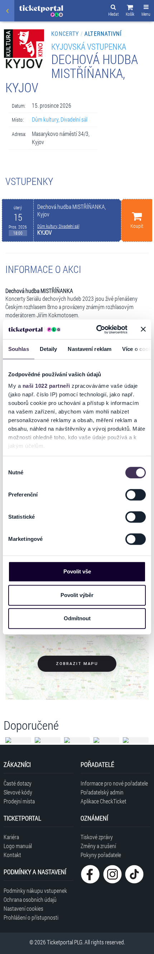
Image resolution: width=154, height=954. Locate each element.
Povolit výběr (77, 595)
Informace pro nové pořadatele (114, 783)
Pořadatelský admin (102, 792)
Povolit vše (77, 571)
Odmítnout (77, 618)
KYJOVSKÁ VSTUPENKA (88, 46)
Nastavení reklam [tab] (89, 349)
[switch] (135, 494)
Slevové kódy (18, 792)
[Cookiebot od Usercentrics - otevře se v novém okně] (96, 329)
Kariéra (11, 837)
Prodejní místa (19, 801)
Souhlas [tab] (18, 349)
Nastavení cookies (23, 908)
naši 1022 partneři (46, 386)
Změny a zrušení (98, 846)
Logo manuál (18, 846)
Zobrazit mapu (77, 663)
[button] (130, 11)
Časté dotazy (18, 783)
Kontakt (12, 854)
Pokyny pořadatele (101, 854)
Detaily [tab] (48, 349)
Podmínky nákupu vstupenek (35, 890)
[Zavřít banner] (143, 329)
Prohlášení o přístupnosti (31, 917)
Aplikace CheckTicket (103, 801)
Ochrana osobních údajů (30, 899)
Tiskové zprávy (97, 837)
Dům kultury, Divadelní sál (59, 119)
